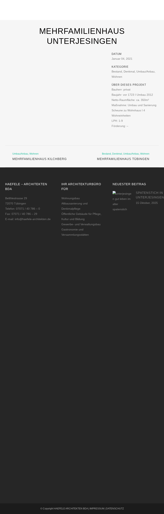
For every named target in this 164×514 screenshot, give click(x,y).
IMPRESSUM (97, 508)
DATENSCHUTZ (115, 508)
